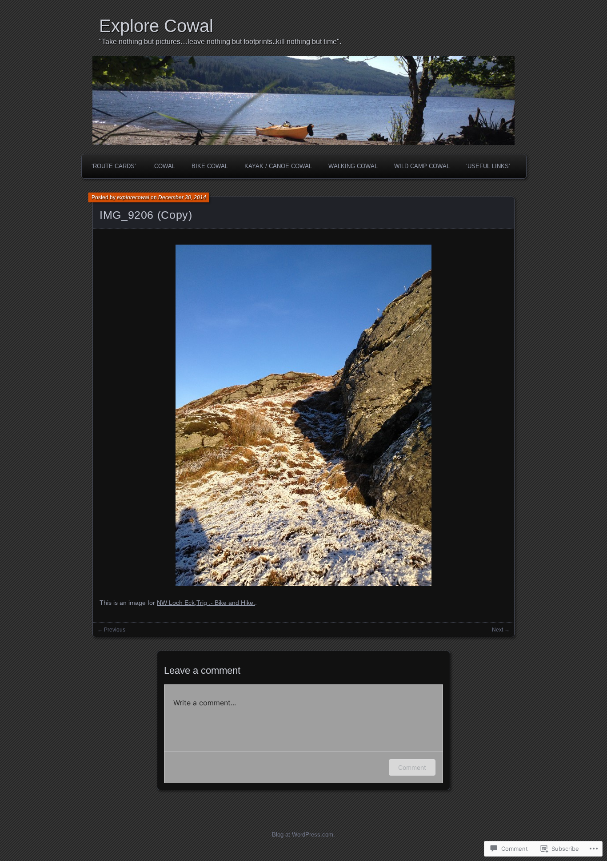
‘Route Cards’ (114, 166)
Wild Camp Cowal (422, 166)
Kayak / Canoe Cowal (278, 166)
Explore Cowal (156, 26)
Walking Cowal (353, 166)
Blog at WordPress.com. (303, 834)
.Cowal (163, 166)
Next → (501, 630)
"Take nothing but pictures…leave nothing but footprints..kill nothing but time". (220, 41)
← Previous (111, 630)
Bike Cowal (210, 166)
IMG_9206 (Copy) (146, 215)
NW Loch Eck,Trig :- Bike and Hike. (206, 602)
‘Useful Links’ (488, 166)
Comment (412, 767)
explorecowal (133, 197)
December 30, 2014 (182, 197)
